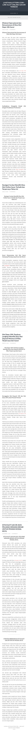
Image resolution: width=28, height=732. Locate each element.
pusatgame (6, 265)
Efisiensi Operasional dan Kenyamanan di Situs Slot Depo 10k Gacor (11, 25)
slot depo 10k (22, 70)
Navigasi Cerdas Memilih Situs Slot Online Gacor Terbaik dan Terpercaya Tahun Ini (13, 187)
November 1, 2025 (6, 533)
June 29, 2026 (5, 29)
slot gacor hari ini (18, 560)
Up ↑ (14, 729)
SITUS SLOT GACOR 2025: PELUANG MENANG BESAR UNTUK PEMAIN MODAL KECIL (12, 528)
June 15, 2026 (5, 191)
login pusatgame (20, 169)
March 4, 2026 (5, 343)
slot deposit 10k (22, 413)
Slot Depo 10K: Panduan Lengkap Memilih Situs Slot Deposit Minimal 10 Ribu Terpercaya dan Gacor (12, 337)
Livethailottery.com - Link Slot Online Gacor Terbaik (14, 5)
